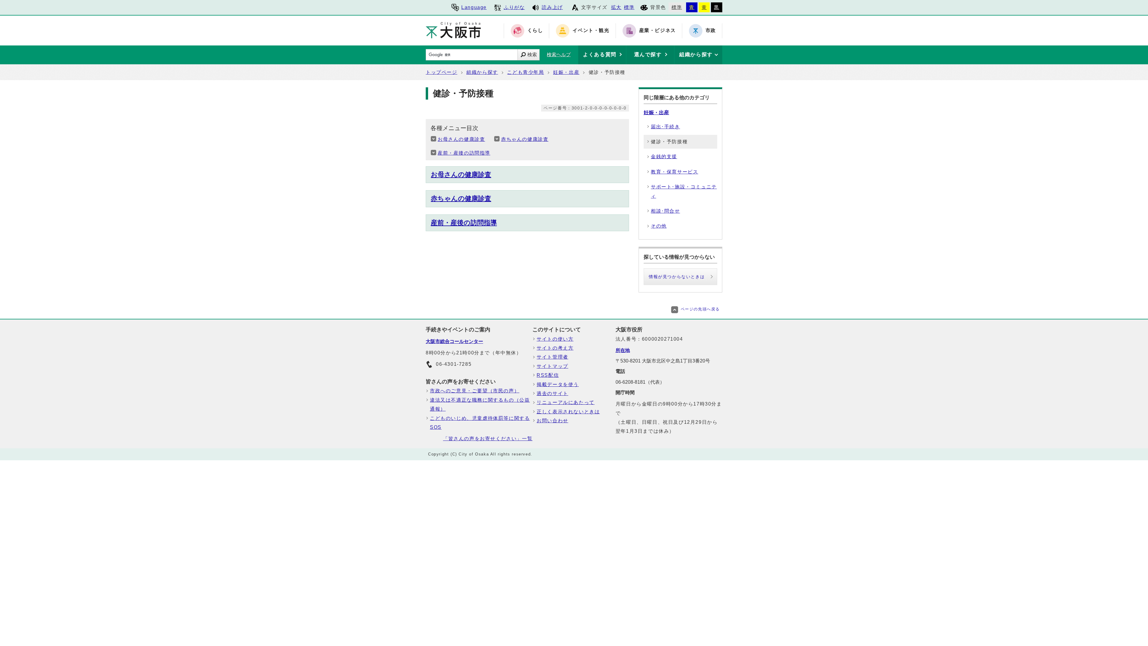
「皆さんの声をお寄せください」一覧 (487, 438)
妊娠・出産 (566, 72)
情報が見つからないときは (677, 276)
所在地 (623, 350)
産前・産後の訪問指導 (464, 153)
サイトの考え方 (555, 348)
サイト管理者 (552, 356)
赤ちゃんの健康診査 (524, 139)
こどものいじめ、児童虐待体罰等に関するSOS (480, 423)
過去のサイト (552, 393)
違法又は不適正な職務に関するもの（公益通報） (480, 404)
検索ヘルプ (559, 54)
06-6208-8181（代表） (640, 382)
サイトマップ (552, 366)
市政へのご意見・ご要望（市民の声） (474, 390)
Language (474, 7)
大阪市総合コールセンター (454, 341)
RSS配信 (548, 375)
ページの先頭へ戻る (700, 309)
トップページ (441, 72)
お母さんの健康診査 (461, 139)
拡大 (616, 7)
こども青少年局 (525, 72)
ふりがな (514, 7)
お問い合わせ (552, 420)
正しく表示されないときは (568, 411)
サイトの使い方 (555, 339)
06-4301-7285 (453, 364)
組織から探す (482, 72)
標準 (629, 7)
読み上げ (552, 7)
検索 (532, 54)
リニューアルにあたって (566, 402)
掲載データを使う (558, 384)
